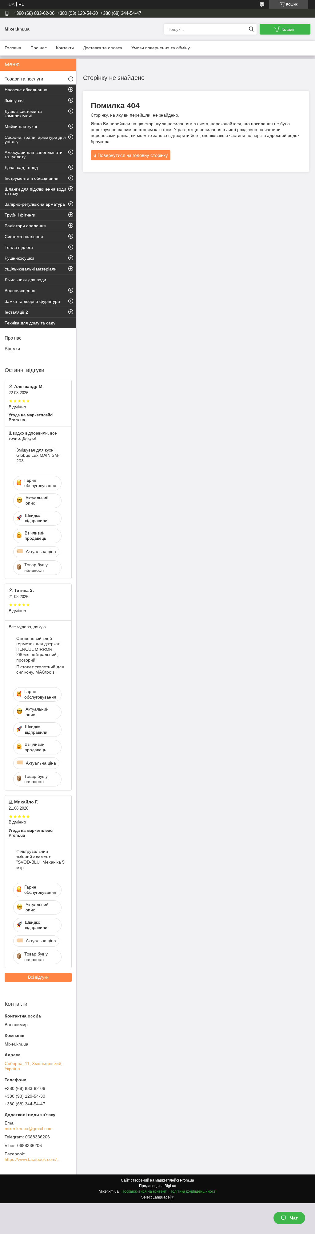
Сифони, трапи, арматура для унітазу (35, 139)
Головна (13, 47)
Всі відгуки (38, 977)
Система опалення (24, 236)
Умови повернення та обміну (160, 47)
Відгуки (12, 348)
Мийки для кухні (21, 126)
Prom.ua (187, 1180)
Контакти (65, 47)
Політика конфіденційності (193, 1191)
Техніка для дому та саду (30, 322)
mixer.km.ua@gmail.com (29, 1128)
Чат (294, 1217)
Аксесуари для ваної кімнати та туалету (33, 154)
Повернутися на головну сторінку (133, 155)
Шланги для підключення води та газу (35, 191)
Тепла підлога (19, 247)
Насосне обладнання (26, 89)
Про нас (38, 47)
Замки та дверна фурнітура (32, 301)
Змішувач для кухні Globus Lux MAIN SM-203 (38, 455)
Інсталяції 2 (16, 312)
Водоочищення (20, 290)
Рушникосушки (19, 258)
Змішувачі (14, 100)
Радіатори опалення (25, 225)
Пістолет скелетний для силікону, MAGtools (40, 669)
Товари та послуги (24, 78)
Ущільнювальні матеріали (31, 268)
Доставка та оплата (102, 47)
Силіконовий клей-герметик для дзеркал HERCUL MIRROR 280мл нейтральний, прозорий (38, 649)
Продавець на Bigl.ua (157, 1186)
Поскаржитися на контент (144, 1191)
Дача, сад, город (21, 167)
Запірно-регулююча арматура (35, 204)
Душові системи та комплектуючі (23, 113)
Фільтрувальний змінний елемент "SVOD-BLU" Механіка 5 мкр (40, 859)
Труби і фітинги (20, 215)
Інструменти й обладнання (31, 178)
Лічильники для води (25, 279)
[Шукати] (251, 29)
